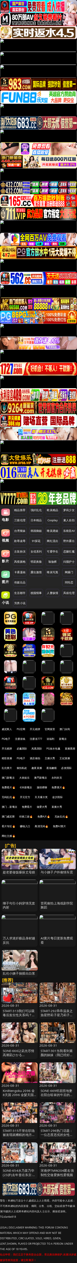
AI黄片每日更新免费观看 (57, 940)
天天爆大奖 (41, 797)
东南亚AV (69, 531)
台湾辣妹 (19, 531)
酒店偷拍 (35, 758)
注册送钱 (20, 739)
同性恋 (69, 582)
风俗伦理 (69, 593)
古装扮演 (19, 551)
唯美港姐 (52, 531)
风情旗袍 (19, 562)
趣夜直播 (36, 768)
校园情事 (36, 593)
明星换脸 (36, 562)
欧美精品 (52, 510)
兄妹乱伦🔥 (61, 816)
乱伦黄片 (7, 768)
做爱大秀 (42, 807)
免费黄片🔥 (58, 787)
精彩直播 (7, 758)
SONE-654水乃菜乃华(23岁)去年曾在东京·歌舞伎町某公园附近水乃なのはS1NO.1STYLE (19, 1176)
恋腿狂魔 (69, 551)
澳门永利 (64, 729)
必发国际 (66, 768)
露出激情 (36, 572)
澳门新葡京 (8, 778)
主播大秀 (50, 758)
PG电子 (6, 739)
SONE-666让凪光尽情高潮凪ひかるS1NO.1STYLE (18, 1055)
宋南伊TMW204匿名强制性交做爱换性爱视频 (57, 1172)
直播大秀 (57, 807)
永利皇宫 (57, 778)
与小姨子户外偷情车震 (57, 872)
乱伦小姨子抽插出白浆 (19, 973)
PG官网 (21, 729)
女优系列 (36, 551)
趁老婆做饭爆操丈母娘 (19, 872)
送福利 (50, 739)
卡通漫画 (19, 572)
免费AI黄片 (59, 826)
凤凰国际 (36, 748)
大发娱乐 (24, 778)
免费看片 (27, 807)
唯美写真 (52, 572)
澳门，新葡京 (9, 807)
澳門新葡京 (40, 778)
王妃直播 (64, 758)
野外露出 (69, 541)
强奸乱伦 (36, 510)
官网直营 (50, 729)
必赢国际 (22, 748)
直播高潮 (70, 748)
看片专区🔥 (8, 826)
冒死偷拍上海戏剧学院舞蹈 (57, 905)
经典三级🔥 (26, 816)
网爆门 (69, 572)
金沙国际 (57, 797)
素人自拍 (69, 520)
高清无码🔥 (41, 826)
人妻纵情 (52, 593)
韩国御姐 (36, 531)
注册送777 (36, 739)
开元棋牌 (35, 729)
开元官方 (25, 797)
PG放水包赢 (53, 748)
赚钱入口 (25, 826)
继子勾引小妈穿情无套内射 (19, 905)
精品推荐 (19, 510)
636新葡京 (26, 787)
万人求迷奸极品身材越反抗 (19, 940)
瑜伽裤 (52, 562)
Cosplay (52, 520)
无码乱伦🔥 (8, 797)
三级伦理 (19, 520)
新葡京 (63, 739)
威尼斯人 (7, 729)
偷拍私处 (22, 768)
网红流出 (52, 541)
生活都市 (19, 593)
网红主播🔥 (8, 836)
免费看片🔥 (8, 787)
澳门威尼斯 (8, 816)
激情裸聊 (42, 787)
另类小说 (19, 603)
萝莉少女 (69, 510)
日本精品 (36, 520)
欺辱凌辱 (19, 541)
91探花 (36, 541)
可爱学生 (52, 551)
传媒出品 (19, 582)
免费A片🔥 (43, 816)
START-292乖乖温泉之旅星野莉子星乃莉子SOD (57, 1015)
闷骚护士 (69, 562)
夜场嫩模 (51, 768)
